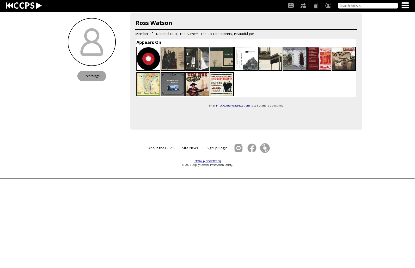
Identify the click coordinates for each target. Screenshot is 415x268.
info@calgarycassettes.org (233, 105)
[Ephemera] (316, 5)
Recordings (92, 76)
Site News (190, 148)
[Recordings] (291, 5)
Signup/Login (217, 148)
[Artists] (303, 5)
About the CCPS (161, 148)
